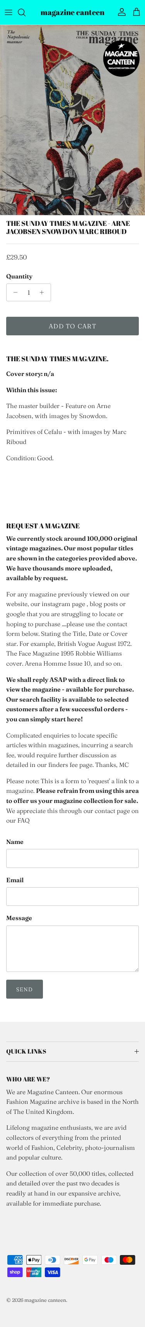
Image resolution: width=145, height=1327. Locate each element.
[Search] (25, 12)
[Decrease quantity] (13, 292)
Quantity (19, 276)
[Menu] (8, 12)
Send (24, 989)
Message (19, 918)
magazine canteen (45, 1300)
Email (15, 880)
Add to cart (72, 326)
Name (15, 841)
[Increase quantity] (44, 292)
